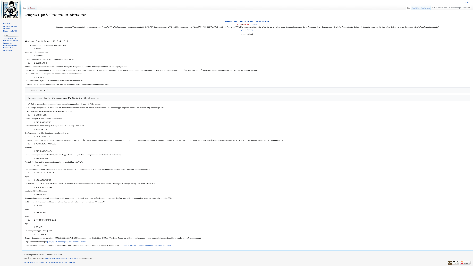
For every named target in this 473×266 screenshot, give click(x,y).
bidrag (255, 24)
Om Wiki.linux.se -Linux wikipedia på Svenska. (51, 262)
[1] (48, 242)
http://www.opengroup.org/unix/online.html (67, 242)
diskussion (247, 24)
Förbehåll (72, 262)
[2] (121, 245)
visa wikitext (264, 21)
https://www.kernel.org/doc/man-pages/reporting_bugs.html (147, 245)
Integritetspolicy (29, 262)
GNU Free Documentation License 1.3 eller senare (61, 258)
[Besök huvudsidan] (11, 10)
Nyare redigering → (247, 30)
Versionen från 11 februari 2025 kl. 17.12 (241, 21)
